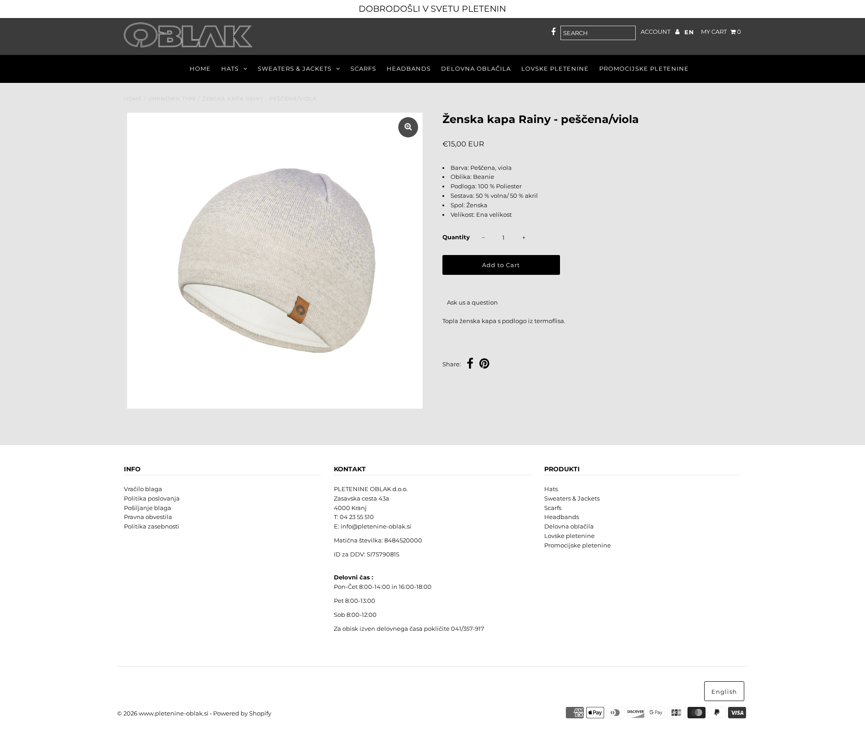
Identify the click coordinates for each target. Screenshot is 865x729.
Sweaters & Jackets (295, 68)
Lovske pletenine (555, 68)
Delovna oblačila (476, 68)
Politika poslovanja (152, 498)
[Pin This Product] (484, 365)
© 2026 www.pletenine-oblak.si (163, 713)
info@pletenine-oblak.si (376, 526)
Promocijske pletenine (644, 68)
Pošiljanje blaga (147, 507)
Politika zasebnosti (151, 526)
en (689, 32)
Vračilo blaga (143, 488)
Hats (230, 68)
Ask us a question (472, 302)
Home (200, 68)
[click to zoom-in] (408, 127)
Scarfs (363, 68)
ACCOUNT (656, 31)
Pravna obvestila (148, 516)
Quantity (456, 237)
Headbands (409, 68)
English (724, 691)
